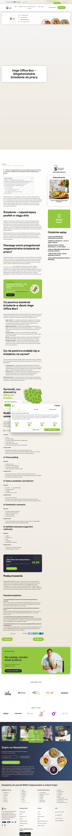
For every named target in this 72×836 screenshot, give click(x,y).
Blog (38, 818)
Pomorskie (59, 794)
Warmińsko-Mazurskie (62, 799)
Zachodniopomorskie (62, 802)
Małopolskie (42, 800)
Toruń (23, 798)
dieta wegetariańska (8, 266)
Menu (21, 814)
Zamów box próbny (11, 568)
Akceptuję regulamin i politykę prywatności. (25, 757)
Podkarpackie (60, 791)
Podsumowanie (8, 193)
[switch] (29, 425)
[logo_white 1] (65, 713)
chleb (33, 327)
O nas (38, 812)
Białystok (24, 793)
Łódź (5, 797)
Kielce (23, 799)
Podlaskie (59, 793)
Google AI (22, 165)
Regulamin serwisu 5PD (42, 821)
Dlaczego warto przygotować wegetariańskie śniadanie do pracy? (19, 181)
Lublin (23, 790)
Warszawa (6, 792)
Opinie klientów (40, 816)
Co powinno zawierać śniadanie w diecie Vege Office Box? (17, 182)
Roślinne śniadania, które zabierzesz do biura (14, 185)
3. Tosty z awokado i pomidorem (13, 189)
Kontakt (21, 825)
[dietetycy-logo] (30, 713)
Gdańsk (5, 800)
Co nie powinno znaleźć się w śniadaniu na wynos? (15, 184)
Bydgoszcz (24, 791)
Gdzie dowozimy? (23, 821)
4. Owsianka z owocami (11, 190)
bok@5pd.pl (61, 820)
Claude (15, 165)
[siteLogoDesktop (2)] (54, 712)
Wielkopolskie (60, 801)
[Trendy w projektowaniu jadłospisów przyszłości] (59, 189)
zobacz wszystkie (26, 802)
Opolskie (59, 790)
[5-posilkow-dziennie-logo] (9, 6)
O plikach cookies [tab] (52, 409)
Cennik (21, 818)
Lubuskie (41, 797)
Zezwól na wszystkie (52, 429)
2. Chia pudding (10, 188)
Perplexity (8, 165)
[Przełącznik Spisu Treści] (31, 178)
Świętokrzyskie (60, 798)
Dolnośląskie (42, 792)
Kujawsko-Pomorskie (44, 794)
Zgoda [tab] (19, 409)
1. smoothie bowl (9, 186)
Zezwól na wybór (35, 429)
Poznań (5, 798)
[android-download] (25, 832)
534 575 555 (60, 818)
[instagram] (5, 825)
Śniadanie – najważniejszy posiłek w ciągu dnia (14, 180)
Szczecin (6, 802)
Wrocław (6, 795)
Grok (12, 165)
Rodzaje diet (22, 812)
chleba (11, 487)
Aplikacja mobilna (24, 823)
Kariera (39, 814)
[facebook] (2, 825)
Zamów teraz (10, 294)
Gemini (18, 165)
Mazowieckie (42, 802)
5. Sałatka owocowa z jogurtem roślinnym (14, 191)
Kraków (5, 794)
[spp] (6, 713)
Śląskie (59, 796)
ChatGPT (4, 165)
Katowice (24, 794)
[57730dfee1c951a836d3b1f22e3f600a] (42, 710)
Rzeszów (24, 796)
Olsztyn (23, 801)
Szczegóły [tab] (36, 409)
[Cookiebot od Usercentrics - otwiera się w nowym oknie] (55, 406)
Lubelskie (42, 795)
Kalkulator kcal (23, 816)
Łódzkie (41, 798)
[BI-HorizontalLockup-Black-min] (18, 713)
